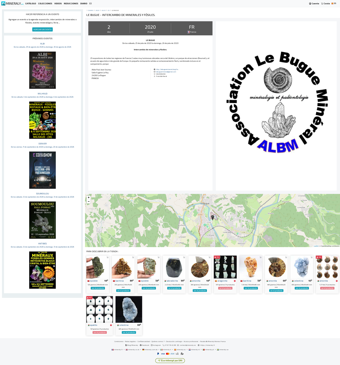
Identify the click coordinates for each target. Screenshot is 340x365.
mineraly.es (181, 349)
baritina (119, 280)
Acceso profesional (191, 341)
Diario (90, 10)
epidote (94, 280)
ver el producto (98, 288)
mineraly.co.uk (134, 349)
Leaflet (316, 246)
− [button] (89, 201)
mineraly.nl (195, 349)
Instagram (156, 345)
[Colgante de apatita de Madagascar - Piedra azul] (99, 309)
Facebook (145, 345)
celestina (298, 280)
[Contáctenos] (90, 3)
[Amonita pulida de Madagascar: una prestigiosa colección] (276, 266)
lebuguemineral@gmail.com (166, 72)
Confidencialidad (143, 341)
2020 (97, 10)
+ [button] (89, 197)
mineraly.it (167, 349)
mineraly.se (223, 349)
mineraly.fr (118, 349)
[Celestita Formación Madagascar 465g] (129, 309)
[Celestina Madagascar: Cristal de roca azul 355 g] (301, 266)
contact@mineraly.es (188, 345)
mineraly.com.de (151, 349)
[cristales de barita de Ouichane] (123, 266)
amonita (196, 280)
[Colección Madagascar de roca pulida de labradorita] (174, 266)
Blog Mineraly (132, 345)
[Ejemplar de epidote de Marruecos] (148, 266)
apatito (93, 325)
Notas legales (130, 341)
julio (104, 10)
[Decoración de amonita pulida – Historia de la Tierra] (199, 266)
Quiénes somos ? (158, 341)
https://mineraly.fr (207, 345)
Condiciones (118, 341)
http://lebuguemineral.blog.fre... (167, 69)
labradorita (172, 280)
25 (109, 10)
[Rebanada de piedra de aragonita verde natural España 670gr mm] (225, 266)
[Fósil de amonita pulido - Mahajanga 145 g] (327, 266)
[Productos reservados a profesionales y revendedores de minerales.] (235, 281)
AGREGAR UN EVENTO (42, 29)
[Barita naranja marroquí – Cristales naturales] (250, 266)
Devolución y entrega (174, 341)
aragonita (222, 280)
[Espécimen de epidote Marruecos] (97, 266)
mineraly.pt (209, 349)
